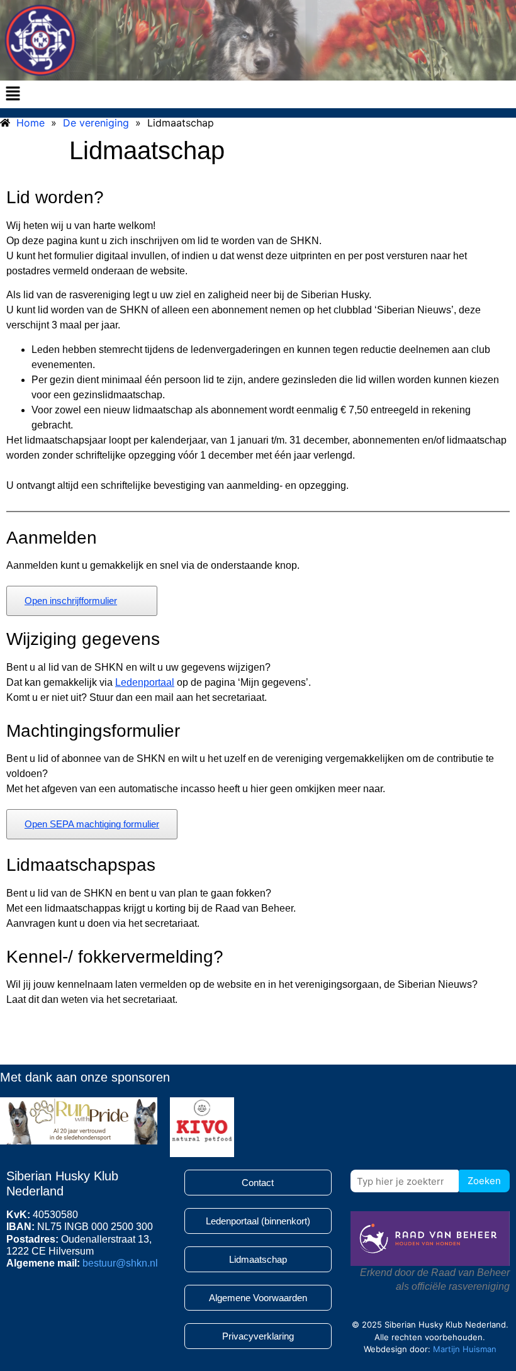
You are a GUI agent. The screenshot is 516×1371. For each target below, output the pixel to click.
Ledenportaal (144, 682)
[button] (12, 94)
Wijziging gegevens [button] (83, 639)
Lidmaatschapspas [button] (80, 865)
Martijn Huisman (464, 1349)
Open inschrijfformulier (71, 600)
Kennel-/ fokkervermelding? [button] (114, 956)
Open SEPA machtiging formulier (92, 824)
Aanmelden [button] (51, 537)
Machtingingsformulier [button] (93, 731)
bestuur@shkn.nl (120, 1263)
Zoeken (484, 1181)
